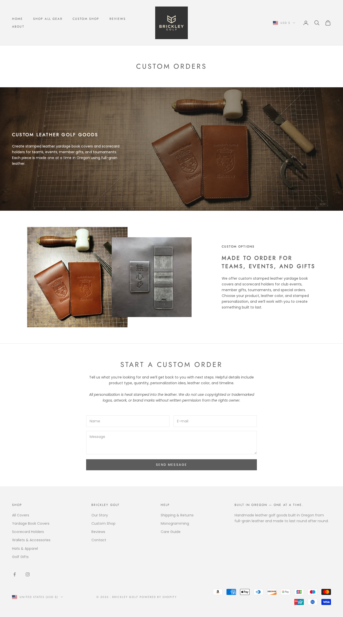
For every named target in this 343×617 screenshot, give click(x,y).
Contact (98, 540)
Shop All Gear (48, 19)
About (18, 26)
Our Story (99, 515)
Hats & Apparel (25, 548)
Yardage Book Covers (30, 523)
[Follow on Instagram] (27, 574)
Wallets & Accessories (31, 540)
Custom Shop (86, 19)
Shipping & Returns (177, 515)
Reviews (117, 19)
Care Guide (171, 531)
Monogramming (175, 523)
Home (17, 19)
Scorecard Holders (28, 531)
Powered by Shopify (158, 597)
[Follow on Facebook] (14, 574)
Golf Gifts (20, 556)
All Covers (20, 515)
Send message (171, 464)
